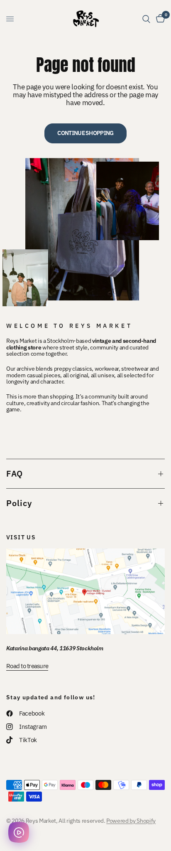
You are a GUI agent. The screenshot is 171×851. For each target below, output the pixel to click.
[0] (159, 19)
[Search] (146, 19)
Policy (19, 503)
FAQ (14, 473)
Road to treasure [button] (27, 665)
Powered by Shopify (131, 820)
